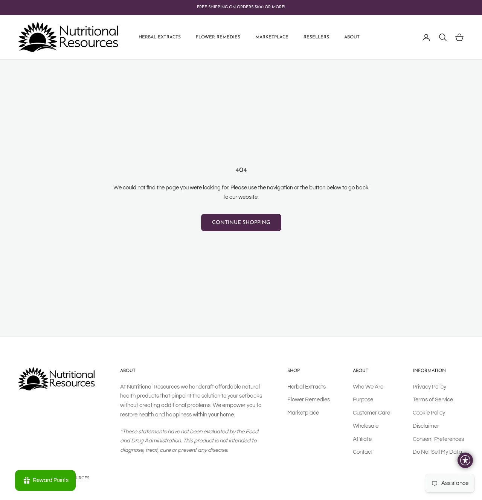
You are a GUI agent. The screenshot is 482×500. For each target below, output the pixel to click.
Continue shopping (241, 223)
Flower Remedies (218, 37)
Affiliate (362, 439)
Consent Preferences (438, 439)
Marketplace (271, 37)
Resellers (316, 37)
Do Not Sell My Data (437, 452)
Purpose (363, 399)
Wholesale (365, 426)
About (352, 37)
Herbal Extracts (160, 37)
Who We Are (368, 387)
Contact (363, 452)
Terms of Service (433, 399)
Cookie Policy (429, 413)
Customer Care (371, 413)
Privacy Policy (429, 387)
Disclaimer (426, 426)
